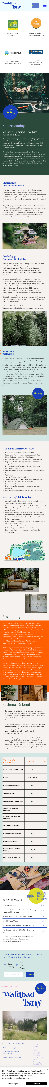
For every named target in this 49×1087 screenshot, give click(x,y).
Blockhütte (37, 1066)
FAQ (35, 1059)
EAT (34, 1048)
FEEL (35, 1051)
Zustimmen (36, 1083)
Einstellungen (13, 1083)
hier (17, 742)
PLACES (36, 1055)
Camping (36, 1062)
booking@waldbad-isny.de (33, 744)
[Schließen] (46, 1070)
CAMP (35, 1046)
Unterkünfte (37, 1064)
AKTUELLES (38, 1057)
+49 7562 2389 (7, 1053)
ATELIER (36, 1053)
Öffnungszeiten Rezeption (12, 1057)
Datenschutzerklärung (21, 1078)
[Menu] (45, 5)
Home (35, 1044)
